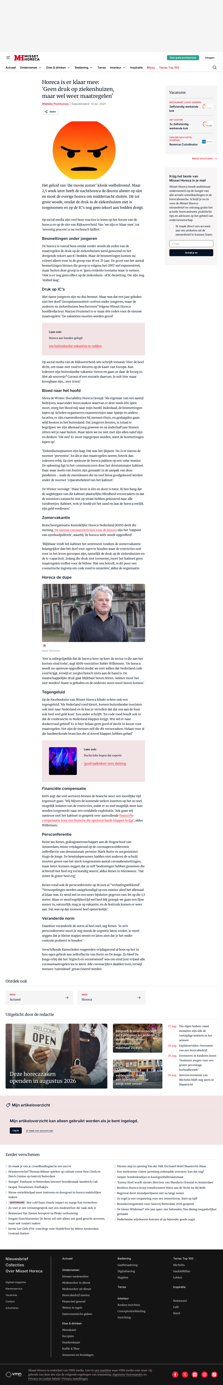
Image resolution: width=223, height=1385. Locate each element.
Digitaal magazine (16, 1282)
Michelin (179, 1265)
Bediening (124, 1258)
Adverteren (12, 1307)
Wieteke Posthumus (55, 104)
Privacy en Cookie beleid (44, 1378)
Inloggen (209, 57)
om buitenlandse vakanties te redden (75, 346)
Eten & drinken (72, 1323)
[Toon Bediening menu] (91, 67)
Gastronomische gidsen (77, 1314)
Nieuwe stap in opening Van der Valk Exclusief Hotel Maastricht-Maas (161, 1166)
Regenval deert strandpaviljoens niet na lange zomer (150, 1193)
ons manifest (103, 1370)
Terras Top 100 (183, 1258)
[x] (185, 1374)
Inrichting (124, 1317)
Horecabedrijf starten (76, 1295)
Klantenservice (14, 1288)
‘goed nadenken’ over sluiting (105, 763)
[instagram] (204, 1374)
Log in (16, 1130)
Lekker (177, 1277)
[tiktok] (214, 1374)
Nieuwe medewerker (75, 1276)
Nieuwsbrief (17, 1259)
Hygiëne (123, 1277)
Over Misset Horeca (24, 1271)
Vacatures (11, 1295)
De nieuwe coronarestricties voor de (85, 530)
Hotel (176, 1313)
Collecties (15, 1265)
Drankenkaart (71, 1342)
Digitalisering (126, 1271)
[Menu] (8, 57)
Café (176, 1307)
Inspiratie (179, 1287)
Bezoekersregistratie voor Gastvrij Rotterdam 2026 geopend (155, 1204)
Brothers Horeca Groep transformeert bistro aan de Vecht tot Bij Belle (161, 1187)
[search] (214, 67)
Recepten (68, 1336)
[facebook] (175, 1374)
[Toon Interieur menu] (124, 67)
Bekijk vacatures (202, 158)
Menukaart (69, 1330)
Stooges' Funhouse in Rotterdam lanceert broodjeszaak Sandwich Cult (53, 1181)
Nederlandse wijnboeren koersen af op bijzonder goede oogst (156, 1219)
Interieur (123, 1298)
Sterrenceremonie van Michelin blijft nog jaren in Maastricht (196, 1079)
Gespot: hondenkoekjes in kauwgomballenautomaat (150, 1177)
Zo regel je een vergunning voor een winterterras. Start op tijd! (157, 1198)
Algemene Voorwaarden (127, 1374)
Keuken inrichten (129, 1305)
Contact (10, 1301)
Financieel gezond (73, 1301)
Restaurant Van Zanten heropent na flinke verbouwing (43, 1213)
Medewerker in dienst (76, 1282)
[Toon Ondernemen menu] (40, 67)
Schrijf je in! (191, 252)
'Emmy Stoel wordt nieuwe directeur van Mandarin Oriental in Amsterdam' (165, 1182)
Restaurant (180, 1300)
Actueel (67, 1258)
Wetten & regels (72, 1307)
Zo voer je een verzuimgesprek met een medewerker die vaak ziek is (52, 1208)
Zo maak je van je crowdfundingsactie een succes (39, 1166)
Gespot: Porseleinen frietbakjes (28, 1187)
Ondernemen (70, 1270)
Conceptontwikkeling (131, 1311)
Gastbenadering (128, 1265)
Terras (122, 1287)
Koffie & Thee (71, 1348)
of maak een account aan (39, 1130)
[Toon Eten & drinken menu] (69, 67)
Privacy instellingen (75, 1378)
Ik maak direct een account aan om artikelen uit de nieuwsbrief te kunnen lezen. (194, 230)
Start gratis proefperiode (183, 57)
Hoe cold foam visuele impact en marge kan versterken (61, 1202)
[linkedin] (195, 1374)
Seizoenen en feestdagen (78, 1355)
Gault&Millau (181, 1271)
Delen (53, 111)
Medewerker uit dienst (76, 1289)
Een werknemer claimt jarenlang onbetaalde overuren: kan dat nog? (160, 1171)
